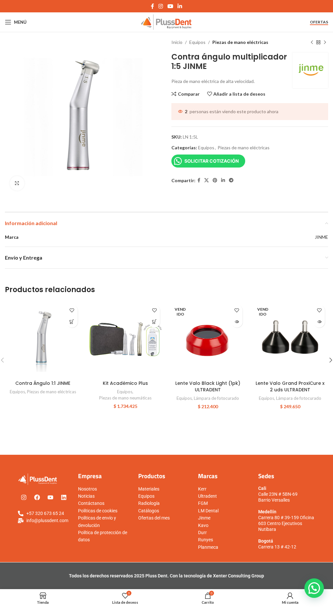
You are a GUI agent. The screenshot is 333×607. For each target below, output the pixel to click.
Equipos (197, 42)
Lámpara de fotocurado (216, 398)
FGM (203, 503)
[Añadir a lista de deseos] (72, 310)
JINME (321, 237)
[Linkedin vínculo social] (179, 6)
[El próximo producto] (325, 42)
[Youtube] (50, 497)
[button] (154, 322)
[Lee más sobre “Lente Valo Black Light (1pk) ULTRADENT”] (237, 322)
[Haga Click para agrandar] (17, 183)
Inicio (176, 42)
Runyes (205, 539)
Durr (202, 532)
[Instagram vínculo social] (160, 6)
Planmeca (208, 547)
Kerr (202, 489)
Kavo (203, 525)
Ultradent (207, 496)
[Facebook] (37, 497)
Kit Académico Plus (125, 383)
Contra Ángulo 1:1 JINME (42, 383)
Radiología (149, 503)
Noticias (86, 496)
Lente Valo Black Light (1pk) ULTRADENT (207, 386)
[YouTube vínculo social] (170, 6)
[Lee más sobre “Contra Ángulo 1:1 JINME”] (72, 322)
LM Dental (208, 510)
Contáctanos (91, 503)
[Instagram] (24, 497)
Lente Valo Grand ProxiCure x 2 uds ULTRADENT (290, 386)
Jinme (204, 517)
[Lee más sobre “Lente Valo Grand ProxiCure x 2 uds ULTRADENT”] (319, 322)
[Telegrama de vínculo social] (231, 180)
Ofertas (319, 22)
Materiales (148, 489)
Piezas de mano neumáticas (125, 397)
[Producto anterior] (312, 42)
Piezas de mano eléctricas (240, 42)
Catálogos (148, 510)
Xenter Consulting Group (238, 575)
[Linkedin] (64, 497)
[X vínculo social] (206, 180)
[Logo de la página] (167, 21)
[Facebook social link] (152, 6)
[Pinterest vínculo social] (215, 180)
